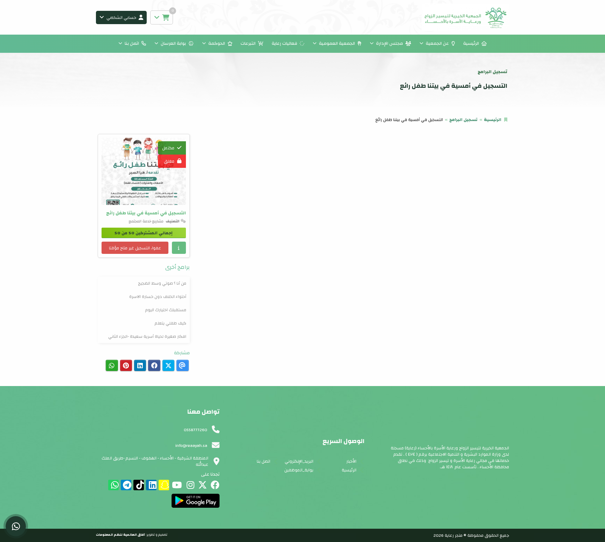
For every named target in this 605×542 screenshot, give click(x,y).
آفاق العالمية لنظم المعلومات (120, 535)
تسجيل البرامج (463, 119)
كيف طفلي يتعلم (170, 323)
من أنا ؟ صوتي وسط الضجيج (162, 283)
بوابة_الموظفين (298, 470)
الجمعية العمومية (337, 43)
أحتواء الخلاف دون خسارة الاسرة (157, 296)
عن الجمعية (437, 43)
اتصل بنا (132, 43)
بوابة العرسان (173, 43)
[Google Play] (196, 501)
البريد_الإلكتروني (299, 461)
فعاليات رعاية (284, 43)
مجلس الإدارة (389, 43)
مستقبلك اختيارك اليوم (165, 310)
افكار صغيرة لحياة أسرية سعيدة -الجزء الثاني (147, 336)
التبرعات (248, 43)
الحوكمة (216, 43)
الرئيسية (471, 43)
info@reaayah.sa (191, 445)
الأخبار (351, 461)
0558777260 (195, 430)
